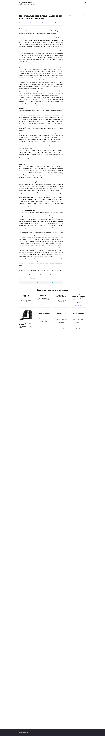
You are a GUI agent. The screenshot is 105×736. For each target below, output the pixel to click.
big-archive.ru (26, 2)
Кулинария (44, 8)
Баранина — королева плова (61, 296)
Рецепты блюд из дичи (78, 314)
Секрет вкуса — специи (61, 314)
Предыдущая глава (30, 274)
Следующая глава (52, 274)
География (29, 8)
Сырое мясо (43, 295)
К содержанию (41, 274)
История (36, 8)
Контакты (58, 8)
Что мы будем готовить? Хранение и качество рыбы (78, 296)
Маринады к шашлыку (26, 296)
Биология (22, 8)
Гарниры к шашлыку (44, 313)
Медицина (51, 8)
